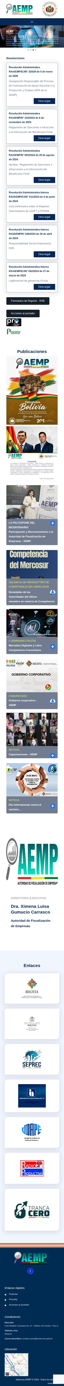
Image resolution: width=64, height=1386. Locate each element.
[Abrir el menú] (32, 22)
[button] (28, 50)
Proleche (13, 1294)
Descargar (44, 101)
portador (25, 1304)
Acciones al (15, 1304)
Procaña (13, 1299)
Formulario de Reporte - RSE (28, 300)
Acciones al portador (23, 313)
